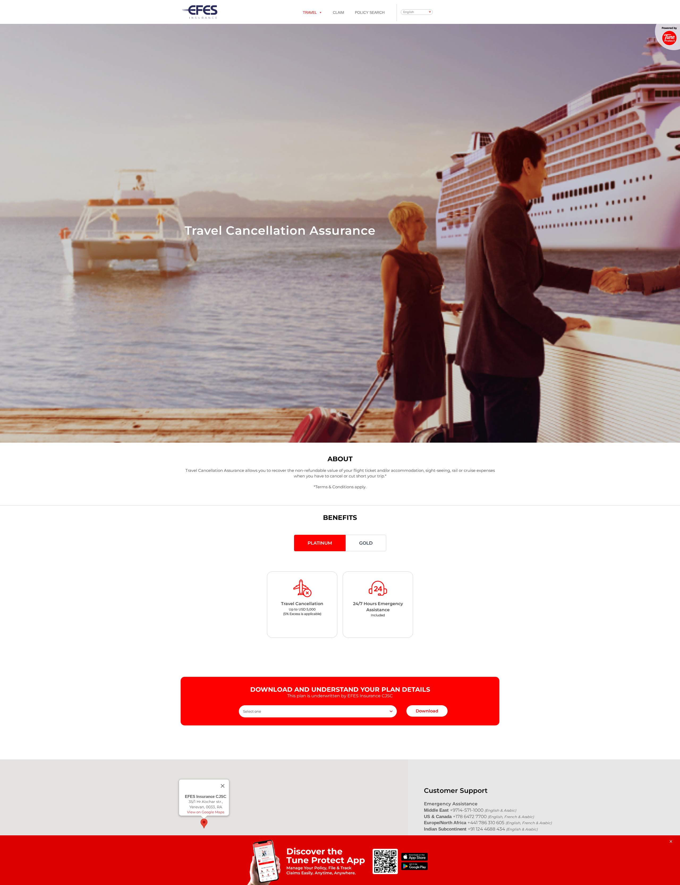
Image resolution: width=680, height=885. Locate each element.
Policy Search (370, 12)
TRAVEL (310, 12)
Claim (338, 12)
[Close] (222, 785)
